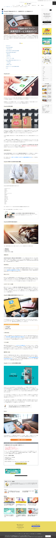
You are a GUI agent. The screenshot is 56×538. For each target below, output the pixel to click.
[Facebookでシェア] (2, 11)
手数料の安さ (8, 53)
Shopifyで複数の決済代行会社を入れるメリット (13, 60)
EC (47, 70)
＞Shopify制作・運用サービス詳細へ (21, 463)
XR (47, 75)
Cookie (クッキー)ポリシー (24, 536)
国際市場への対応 (9, 64)
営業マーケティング (47, 78)
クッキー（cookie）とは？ (39, 536)
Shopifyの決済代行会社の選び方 (11, 52)
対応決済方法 (8, 55)
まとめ (7, 68)
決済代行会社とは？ (9, 48)
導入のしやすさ (9, 56)
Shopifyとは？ (8, 45)
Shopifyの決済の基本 (9, 47)
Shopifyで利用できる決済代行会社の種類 (12, 50)
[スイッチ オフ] (54, 3)
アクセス (50, 0)
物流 (47, 80)
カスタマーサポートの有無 (10, 58)
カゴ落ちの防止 (9, 61)
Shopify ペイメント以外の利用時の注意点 (12, 66)
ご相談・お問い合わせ (47, 22)
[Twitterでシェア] (2, 9)
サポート (47, 76)
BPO (47, 68)
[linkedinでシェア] (2, 13)
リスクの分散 (8, 63)
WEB (47, 73)
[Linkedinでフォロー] (55, 0)
